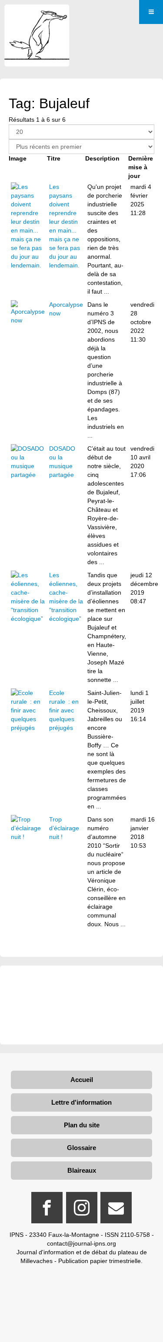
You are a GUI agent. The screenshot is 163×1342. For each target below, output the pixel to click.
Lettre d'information (81, 1102)
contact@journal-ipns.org (81, 1243)
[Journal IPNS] (37, 16)
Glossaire (81, 1147)
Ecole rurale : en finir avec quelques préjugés (64, 710)
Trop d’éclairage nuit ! (64, 828)
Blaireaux (81, 1170)
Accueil (81, 1079)
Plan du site (82, 1125)
